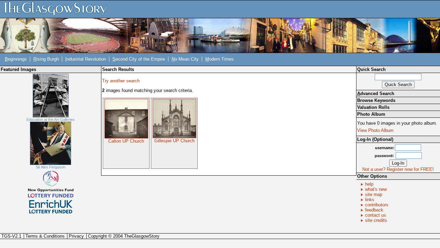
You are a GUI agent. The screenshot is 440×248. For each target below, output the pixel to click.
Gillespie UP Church (174, 140)
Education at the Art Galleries (50, 119)
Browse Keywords (376, 100)
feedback (374, 210)
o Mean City (185, 59)
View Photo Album (375, 130)
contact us (375, 215)
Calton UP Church (126, 141)
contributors (376, 204)
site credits (376, 220)
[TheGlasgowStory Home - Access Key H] (57, 8)
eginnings (16, 59)
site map (373, 194)
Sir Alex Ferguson (50, 167)
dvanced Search (375, 93)
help (369, 184)
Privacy (76, 236)
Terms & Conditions (45, 236)
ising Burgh (46, 59)
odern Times (219, 59)
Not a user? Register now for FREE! (398, 169)
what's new (376, 189)
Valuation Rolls (373, 107)
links (369, 199)
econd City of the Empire (138, 59)
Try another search (121, 80)
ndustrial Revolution (85, 59)
